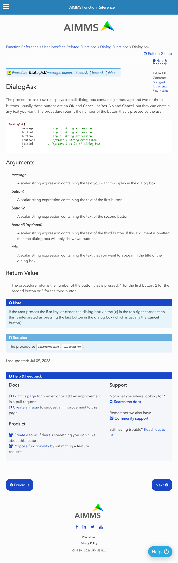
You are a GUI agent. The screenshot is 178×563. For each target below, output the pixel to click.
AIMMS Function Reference (92, 7)
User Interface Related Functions (69, 46)
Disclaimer (89, 537)
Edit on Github (159, 53)
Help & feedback (160, 62)
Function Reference (22, 46)
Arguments (160, 86)
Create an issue (25, 407)
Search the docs (127, 401)
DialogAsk (159, 82)
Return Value (160, 90)
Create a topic (25, 435)
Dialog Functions (114, 46)
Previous (21, 485)
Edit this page (24, 396)
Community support (131, 418)
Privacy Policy (89, 543)
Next (160, 485)
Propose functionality (31, 446)
